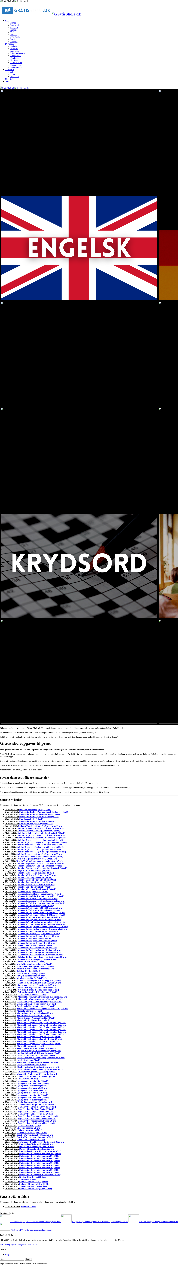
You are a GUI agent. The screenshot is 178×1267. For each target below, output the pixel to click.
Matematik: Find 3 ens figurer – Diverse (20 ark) (39, 952)
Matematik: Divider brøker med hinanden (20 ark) (40, 917)
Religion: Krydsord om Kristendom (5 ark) (35, 969)
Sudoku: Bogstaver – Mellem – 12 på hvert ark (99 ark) (41, 838)
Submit (28, 1259)
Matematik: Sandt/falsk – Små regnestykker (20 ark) (41, 896)
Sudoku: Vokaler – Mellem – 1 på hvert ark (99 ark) (40, 828)
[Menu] (1, 86)
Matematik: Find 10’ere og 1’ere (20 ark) (36, 905)
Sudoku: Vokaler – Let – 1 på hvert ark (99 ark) (38, 831)
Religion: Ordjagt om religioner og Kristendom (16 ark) (42, 957)
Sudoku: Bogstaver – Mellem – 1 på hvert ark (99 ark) (41, 863)
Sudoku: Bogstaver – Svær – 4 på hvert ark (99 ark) (39, 845)
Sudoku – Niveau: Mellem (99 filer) (34, 1184)
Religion (13, 41)
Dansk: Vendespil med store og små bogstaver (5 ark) (39, 861)
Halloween (14, 77)
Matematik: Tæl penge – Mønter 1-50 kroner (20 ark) (41, 912)
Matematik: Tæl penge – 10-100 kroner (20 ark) (39, 910)
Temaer (9, 70)
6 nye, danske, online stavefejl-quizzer (34, 870)
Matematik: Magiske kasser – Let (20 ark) (36, 943)
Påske (12, 74)
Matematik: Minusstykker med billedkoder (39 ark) (40, 999)
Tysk (12, 32)
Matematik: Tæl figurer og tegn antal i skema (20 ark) (41, 903)
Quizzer (9, 79)
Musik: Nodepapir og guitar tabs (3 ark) (34, 964)
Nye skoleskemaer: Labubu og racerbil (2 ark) (38, 990)
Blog (7, 1254)
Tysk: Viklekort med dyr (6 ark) (31, 973)
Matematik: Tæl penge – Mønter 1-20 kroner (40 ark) (41, 915)
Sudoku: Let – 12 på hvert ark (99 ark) (35, 877)
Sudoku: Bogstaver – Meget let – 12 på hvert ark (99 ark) (41, 842)
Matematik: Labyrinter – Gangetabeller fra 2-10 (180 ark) (42, 1008)
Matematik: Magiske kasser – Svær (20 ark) (37, 938)
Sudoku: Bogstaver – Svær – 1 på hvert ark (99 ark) (39, 854)
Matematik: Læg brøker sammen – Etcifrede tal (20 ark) (42, 929)
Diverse (9, 44)
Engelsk (13, 30)
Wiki (7, 81)
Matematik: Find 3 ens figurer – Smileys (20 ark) (39, 950)
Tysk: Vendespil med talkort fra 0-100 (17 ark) (36, 859)
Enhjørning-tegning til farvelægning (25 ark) (37, 992)
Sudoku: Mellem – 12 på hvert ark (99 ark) (37, 875)
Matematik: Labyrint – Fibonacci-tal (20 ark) (37, 898)
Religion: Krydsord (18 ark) (29, 971)
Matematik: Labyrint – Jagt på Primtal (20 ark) (39, 934)
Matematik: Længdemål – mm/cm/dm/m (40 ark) (39, 894)
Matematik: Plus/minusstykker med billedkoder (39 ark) (42, 997)
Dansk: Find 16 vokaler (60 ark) (31, 962)
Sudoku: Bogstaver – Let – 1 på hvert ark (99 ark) (40, 866)
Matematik (14, 25)
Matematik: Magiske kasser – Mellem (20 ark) (38, 941)
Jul (11, 72)
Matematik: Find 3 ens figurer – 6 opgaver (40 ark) (40, 955)
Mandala (14, 48)
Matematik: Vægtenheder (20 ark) (33, 891)
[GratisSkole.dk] (89, 11)
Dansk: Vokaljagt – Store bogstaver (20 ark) (36, 1004)
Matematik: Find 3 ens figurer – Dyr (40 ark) (37, 948)
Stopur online (16, 65)
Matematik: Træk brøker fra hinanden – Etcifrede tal (41, 924)
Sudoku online (16, 67)
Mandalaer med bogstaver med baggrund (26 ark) (39, 980)
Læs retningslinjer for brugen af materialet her (18, 1244)
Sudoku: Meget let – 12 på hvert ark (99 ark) (37, 880)
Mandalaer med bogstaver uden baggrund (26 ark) (39, 983)
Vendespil (14, 58)
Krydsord (14, 60)
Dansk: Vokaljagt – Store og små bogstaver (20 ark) (39, 1001)
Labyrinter (14, 51)
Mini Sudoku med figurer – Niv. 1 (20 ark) (35, 966)
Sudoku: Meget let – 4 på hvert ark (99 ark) (37, 889)
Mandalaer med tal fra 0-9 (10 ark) (32, 978)
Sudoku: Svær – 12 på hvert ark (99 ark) (36, 873)
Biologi (13, 34)
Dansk (13, 23)
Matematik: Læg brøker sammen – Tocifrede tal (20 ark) (43, 927)
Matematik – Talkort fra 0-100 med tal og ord (37, 1074)
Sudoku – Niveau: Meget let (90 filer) (35, 1189)
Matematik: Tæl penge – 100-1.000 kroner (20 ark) (40, 908)
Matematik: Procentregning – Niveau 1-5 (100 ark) (40, 959)
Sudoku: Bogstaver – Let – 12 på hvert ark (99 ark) (40, 840)
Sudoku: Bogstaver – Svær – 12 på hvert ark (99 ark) (41, 835)
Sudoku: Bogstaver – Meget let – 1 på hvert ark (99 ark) (42, 868)
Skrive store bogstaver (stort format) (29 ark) (37, 987)
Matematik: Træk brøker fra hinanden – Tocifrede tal (41, 922)
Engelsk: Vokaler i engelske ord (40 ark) (35, 945)
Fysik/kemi (15, 37)
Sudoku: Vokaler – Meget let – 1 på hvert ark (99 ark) (41, 833)
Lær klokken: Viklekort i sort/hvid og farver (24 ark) (39, 856)
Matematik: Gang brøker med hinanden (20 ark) (39, 920)
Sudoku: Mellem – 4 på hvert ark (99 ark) (36, 884)
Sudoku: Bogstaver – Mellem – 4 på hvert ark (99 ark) (40, 847)
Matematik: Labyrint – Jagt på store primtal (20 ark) (41, 901)
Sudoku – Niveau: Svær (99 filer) (33, 1182)
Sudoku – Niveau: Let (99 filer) (33, 1186)
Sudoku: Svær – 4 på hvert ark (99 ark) (35, 882)
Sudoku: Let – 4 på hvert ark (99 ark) (34, 887)
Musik (13, 39)
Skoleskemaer (16, 62)
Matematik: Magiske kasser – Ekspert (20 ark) (38, 936)
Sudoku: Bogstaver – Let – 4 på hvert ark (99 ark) (38, 849)
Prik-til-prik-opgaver (18, 53)
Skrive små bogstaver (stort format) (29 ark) (37, 985)
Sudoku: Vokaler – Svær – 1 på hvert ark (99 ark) (40, 826)
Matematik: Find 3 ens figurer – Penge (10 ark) (38, 931)
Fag (7, 20)
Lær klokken (15, 55)
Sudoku (13, 46)
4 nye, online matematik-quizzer (31, 976)
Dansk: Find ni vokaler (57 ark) (32, 994)
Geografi (14, 27)
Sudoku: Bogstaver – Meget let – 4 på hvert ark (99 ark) (41, 852)
